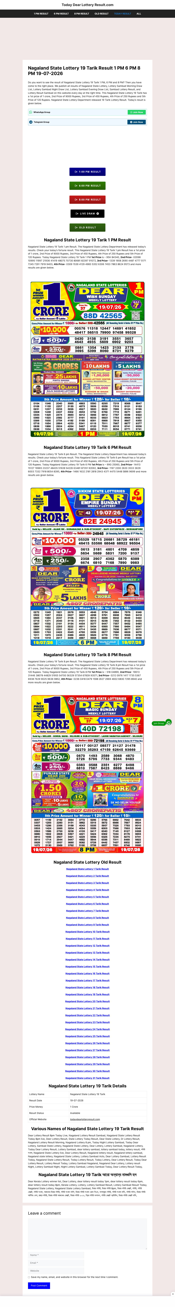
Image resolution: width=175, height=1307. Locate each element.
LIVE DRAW (87, 213)
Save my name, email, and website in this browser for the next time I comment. (74, 1277)
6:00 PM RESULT (89, 185)
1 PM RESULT (41, 13)
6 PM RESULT (61, 13)
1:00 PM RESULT (89, 171)
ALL (139, 13)
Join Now (138, 112)
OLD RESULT (102, 13)
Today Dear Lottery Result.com (87, 5)
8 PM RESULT (81, 13)
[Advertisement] (87, 40)
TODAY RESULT (122, 13)
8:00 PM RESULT (89, 199)
